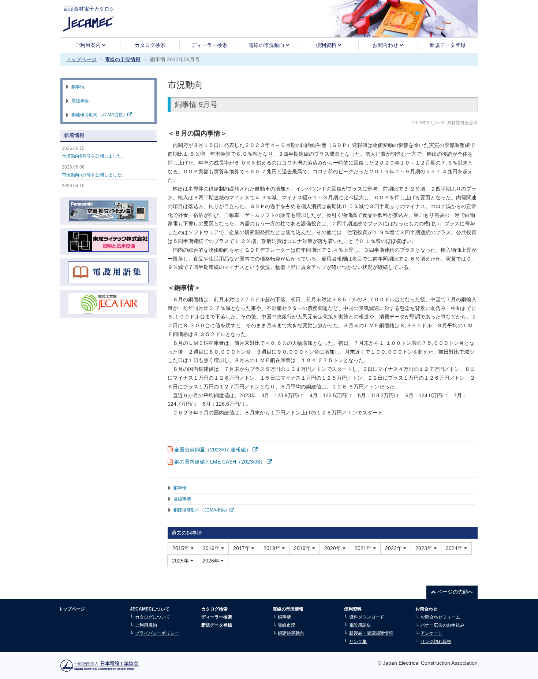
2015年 (181, 548)
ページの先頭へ (454, 592)
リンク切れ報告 (436, 641)
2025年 (181, 561)
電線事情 (182, 499)
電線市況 (286, 625)
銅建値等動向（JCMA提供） (201, 510)
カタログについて (152, 617)
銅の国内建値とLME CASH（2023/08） (220, 462)
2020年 (333, 548)
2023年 (424, 548)
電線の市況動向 (267, 45)
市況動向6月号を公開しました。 (94, 156)
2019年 (303, 548)
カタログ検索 (150, 45)
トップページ (81, 59)
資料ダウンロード (366, 617)
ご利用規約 (146, 625)
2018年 (273, 548)
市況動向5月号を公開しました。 (94, 174)
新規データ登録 (448, 45)
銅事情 (180, 488)
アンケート (431, 633)
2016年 (212, 548)
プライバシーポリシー (157, 633)
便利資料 (327, 45)
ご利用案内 (88, 45)
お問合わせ (386, 45)
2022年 (394, 548)
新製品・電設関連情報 (371, 633)
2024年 (455, 548)
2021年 (364, 548)
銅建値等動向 (291, 633)
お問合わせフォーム (440, 617)
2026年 (211, 561)
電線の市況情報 (123, 59)
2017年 (242, 548)
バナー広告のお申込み (442, 625)
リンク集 (358, 641)
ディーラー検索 (209, 45)
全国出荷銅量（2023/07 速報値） (213, 450)
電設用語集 (360, 625)
